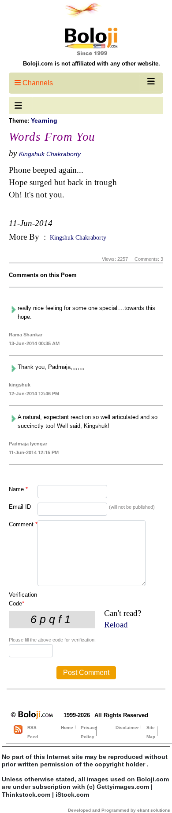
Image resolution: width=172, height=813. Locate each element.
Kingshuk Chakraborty (50, 153)
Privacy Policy (89, 732)
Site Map (150, 732)
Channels (37, 83)
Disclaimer (127, 727)
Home (67, 727)
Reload (116, 624)
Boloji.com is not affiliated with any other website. (91, 63)
